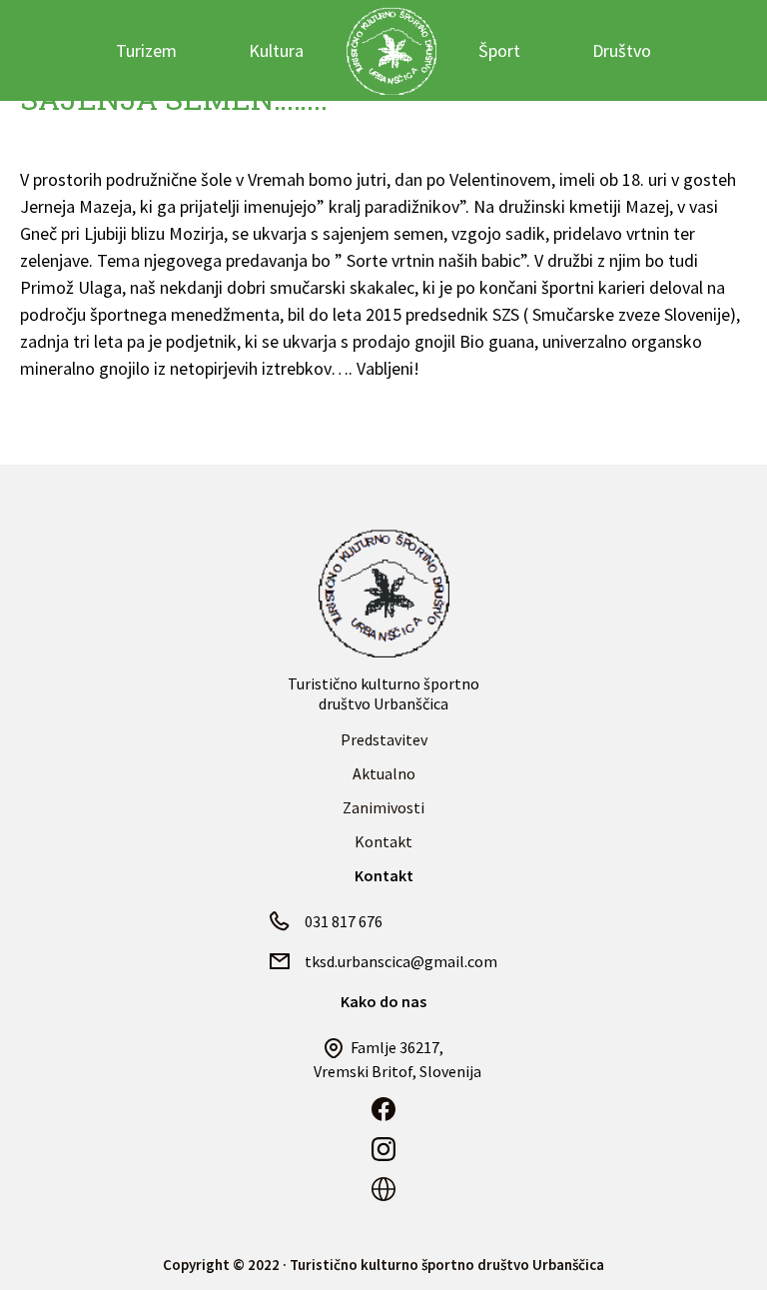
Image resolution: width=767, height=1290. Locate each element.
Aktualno (384, 773)
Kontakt (383, 841)
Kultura (276, 50)
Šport (499, 50)
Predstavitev (384, 739)
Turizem (146, 50)
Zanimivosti (383, 807)
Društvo (621, 50)
